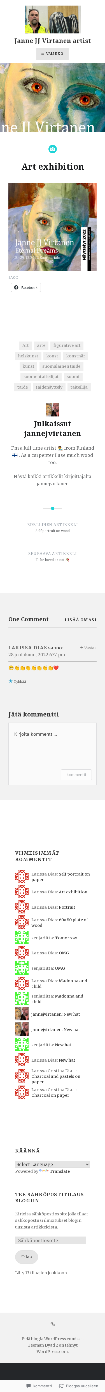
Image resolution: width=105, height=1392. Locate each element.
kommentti (76, 774)
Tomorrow (66, 937)
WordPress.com (52, 1351)
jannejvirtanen (46, 1014)
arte (41, 345)
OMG (64, 952)
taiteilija (79, 387)
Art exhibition (73, 891)
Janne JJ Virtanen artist (52, 40)
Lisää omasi (81, 619)
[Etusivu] (52, 1324)
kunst (28, 366)
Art (25, 345)
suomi (73, 376)
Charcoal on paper (50, 1095)
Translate (60, 1171)
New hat (72, 1014)
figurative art (67, 345)
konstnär (75, 356)
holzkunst (28, 356)
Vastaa (90, 647)
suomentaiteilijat (41, 376)
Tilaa (26, 1256)
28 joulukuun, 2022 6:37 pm (36, 654)
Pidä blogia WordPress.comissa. (52, 1338)
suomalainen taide (61, 366)
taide (22, 387)
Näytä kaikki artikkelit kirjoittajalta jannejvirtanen (52, 480)
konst (52, 356)
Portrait (67, 907)
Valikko (55, 54)
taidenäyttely (49, 387)
